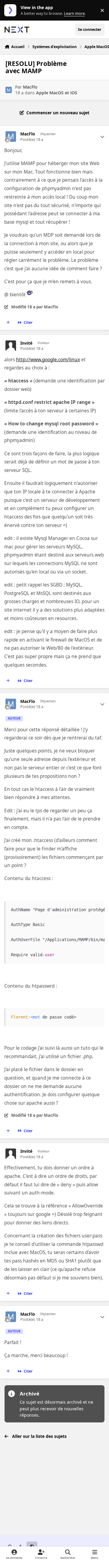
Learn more (11, 10)
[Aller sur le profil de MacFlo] (8, 90)
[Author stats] (102, 136)
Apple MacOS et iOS (56, 93)
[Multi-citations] (8, 322)
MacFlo (30, 87)
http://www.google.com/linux (48, 359)
